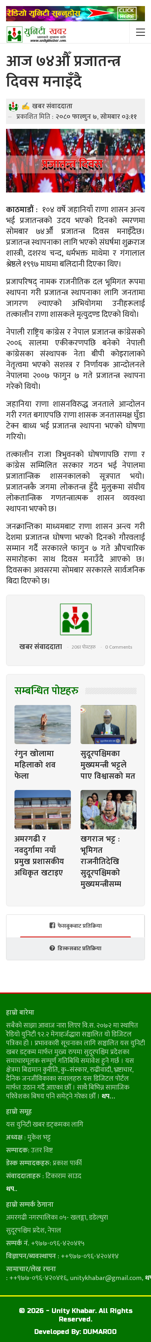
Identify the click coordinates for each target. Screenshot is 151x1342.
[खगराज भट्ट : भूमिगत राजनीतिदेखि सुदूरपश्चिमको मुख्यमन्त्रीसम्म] (109, 809)
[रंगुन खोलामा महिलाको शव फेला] (42, 724)
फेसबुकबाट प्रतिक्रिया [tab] (80, 926)
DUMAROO (100, 1332)
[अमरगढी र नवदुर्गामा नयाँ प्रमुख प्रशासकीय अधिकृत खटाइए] (42, 809)
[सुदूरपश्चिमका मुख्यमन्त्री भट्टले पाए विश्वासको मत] (109, 724)
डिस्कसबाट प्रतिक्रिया (79, 948)
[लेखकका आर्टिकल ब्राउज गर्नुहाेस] (75, 619)
